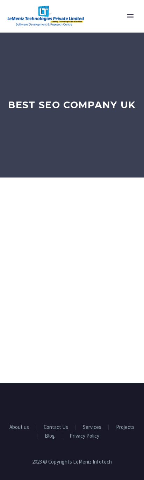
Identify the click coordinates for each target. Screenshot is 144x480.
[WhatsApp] (90, 402)
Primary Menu (130, 16)
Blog (50, 436)
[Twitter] (72, 402)
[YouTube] (81, 402)
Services (92, 427)
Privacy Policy (84, 436)
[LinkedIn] (63, 402)
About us (19, 427)
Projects (125, 427)
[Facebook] (54, 402)
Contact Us (56, 427)
